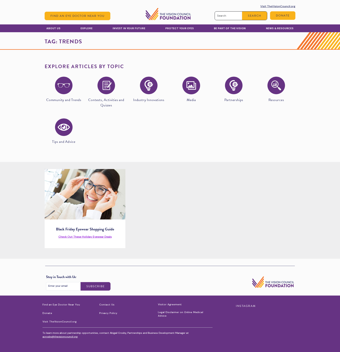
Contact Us (106, 304)
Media (191, 99)
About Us (53, 28)
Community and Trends (63, 99)
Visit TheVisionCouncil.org (277, 6)
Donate (283, 15)
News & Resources (280, 28)
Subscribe (95, 286)
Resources (276, 99)
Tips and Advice (63, 141)
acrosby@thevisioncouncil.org (60, 336)
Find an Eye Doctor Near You (77, 16)
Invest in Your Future (129, 28)
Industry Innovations (148, 99)
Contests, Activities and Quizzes (106, 102)
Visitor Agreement (170, 304)
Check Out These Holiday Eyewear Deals (85, 237)
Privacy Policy (108, 313)
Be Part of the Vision (230, 28)
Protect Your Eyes (179, 28)
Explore (87, 28)
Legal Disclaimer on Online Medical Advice (180, 314)
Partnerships (233, 99)
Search (254, 16)
